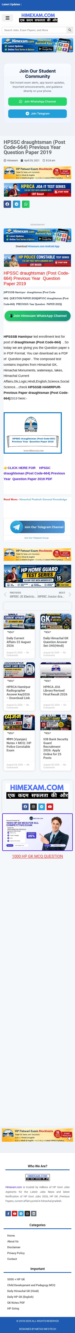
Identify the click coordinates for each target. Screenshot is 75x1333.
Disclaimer (13, 1247)
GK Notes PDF (16, 1302)
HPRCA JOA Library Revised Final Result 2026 (55, 690)
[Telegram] (41, 807)
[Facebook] (25, 807)
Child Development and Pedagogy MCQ (31, 1285)
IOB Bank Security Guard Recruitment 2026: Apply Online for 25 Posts (55, 748)
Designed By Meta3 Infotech (37, 1329)
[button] (7, 204)
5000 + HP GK (16, 1279)
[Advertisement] (37, 1086)
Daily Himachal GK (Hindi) (23, 1291)
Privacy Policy (16, 1253)
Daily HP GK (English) (20, 1297)
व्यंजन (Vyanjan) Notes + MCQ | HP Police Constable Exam (19, 744)
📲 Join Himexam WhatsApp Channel (38, 316)
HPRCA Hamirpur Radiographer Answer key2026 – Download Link (18, 692)
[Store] (33, 1213)
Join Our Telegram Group (36, 538)
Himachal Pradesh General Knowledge (43, 499)
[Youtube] (50, 807)
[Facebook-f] (8, 1213)
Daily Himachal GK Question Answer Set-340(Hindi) (55, 641)
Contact (12, 1259)
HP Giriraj (13, 1308)
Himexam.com (13, 1187)
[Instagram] (33, 807)
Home (11, 1235)
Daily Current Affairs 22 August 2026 (19, 641)
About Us (13, 1241)
